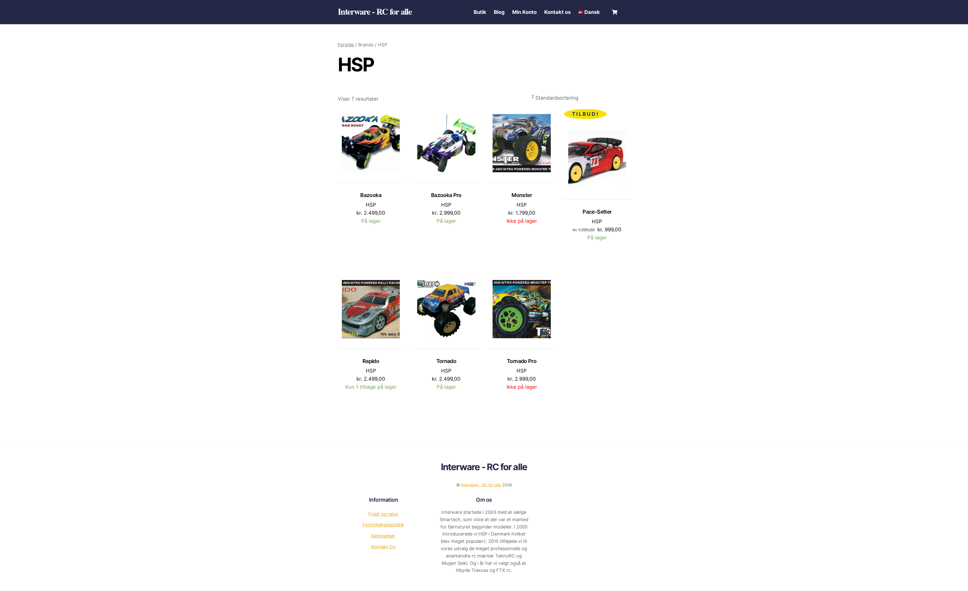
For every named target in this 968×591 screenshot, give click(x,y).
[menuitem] (589, 12)
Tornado (446, 361)
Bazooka (370, 195)
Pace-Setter (597, 212)
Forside (346, 44)
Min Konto (524, 12)
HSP (371, 205)
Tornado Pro (521, 361)
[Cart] (615, 12)
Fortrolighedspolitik (383, 524)
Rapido (370, 361)
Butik (480, 12)
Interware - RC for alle (481, 485)
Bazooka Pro (446, 195)
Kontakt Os (383, 546)
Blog (499, 12)
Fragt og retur (383, 514)
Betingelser (383, 536)
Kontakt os (557, 12)
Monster (521, 195)
